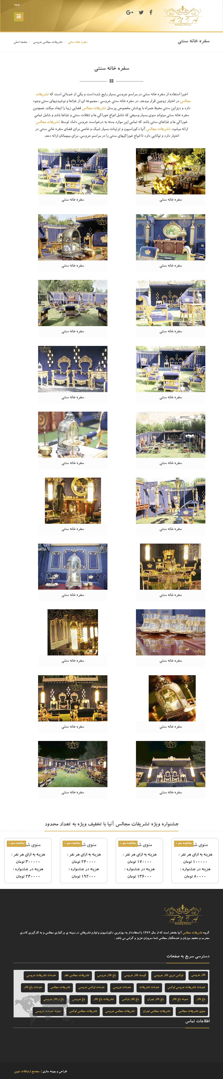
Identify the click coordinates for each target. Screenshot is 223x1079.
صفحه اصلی (20, 42)
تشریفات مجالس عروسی (47, 42)
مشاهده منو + (184, 843)
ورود (16, 5)
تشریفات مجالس (94, 108)
